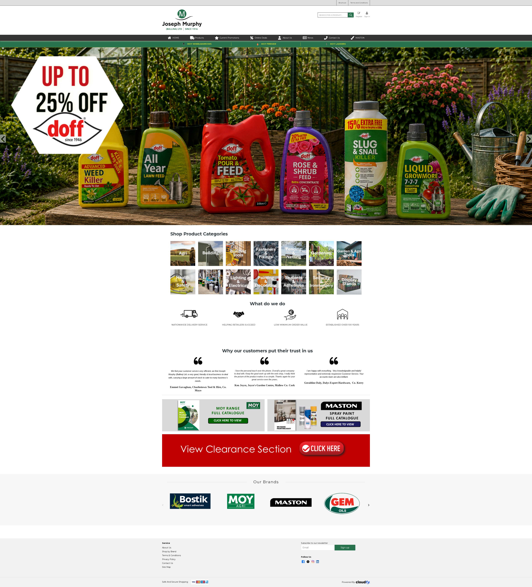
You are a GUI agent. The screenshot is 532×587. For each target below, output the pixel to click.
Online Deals (261, 38)
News (310, 38)
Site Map (166, 567)
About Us (287, 38)
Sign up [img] (345, 547)
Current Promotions (229, 38)
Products (199, 38)
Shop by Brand (169, 551)
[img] (303, 561)
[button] (351, 14)
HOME (175, 38)
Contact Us (334, 38)
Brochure (342, 3)
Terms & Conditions (171, 555)
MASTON (360, 38)
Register (359, 16)
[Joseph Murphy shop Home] (182, 30)
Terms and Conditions (359, 3)
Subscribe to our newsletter (314, 543)
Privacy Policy (169, 559)
